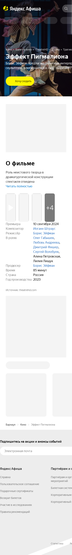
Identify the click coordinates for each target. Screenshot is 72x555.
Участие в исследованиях (16, 504)
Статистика (57, 543)
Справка (5, 477)
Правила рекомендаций (15, 511)
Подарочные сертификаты (16, 491)
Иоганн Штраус (44, 228)
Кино (23, 424)
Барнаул (10, 424)
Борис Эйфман (44, 233)
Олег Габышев (43, 238)
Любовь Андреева (46, 242)
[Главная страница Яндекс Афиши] (5, 8)
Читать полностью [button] (19, 186)
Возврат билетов (11, 498)
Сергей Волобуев (46, 252)
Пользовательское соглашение (19, 484)
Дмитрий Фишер (45, 247)
